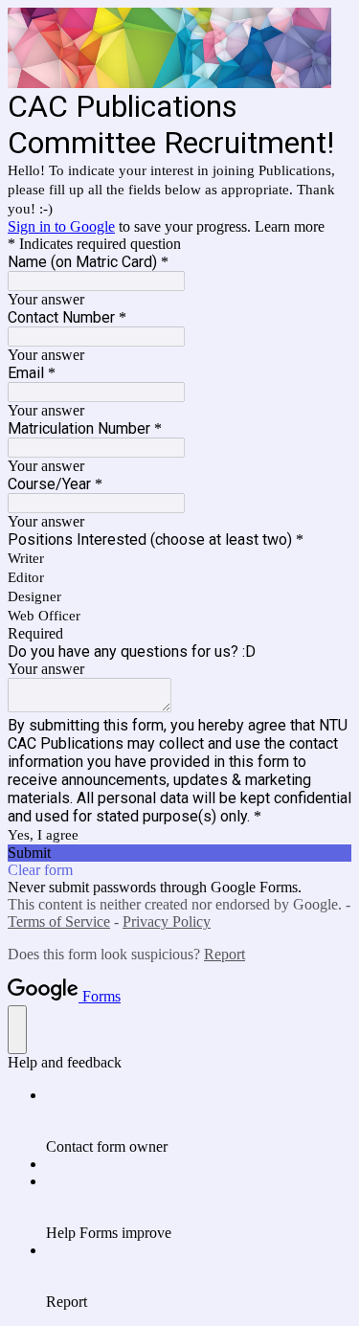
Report (224, 954)
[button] (179, 853)
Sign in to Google (61, 226)
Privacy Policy (167, 921)
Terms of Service (59, 921)
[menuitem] (198, 1121)
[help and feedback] (17, 1029)
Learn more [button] (290, 226)
